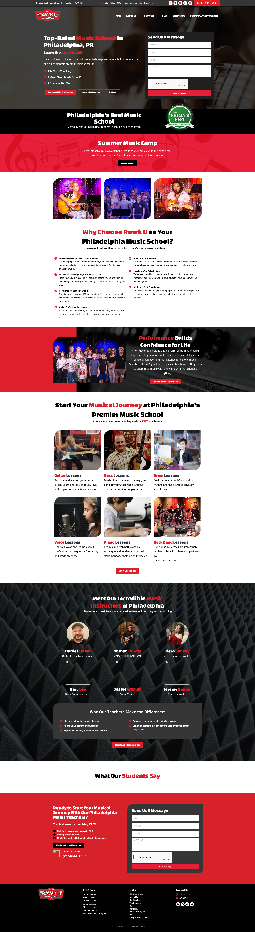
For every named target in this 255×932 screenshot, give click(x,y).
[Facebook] (171, 3)
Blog (165, 15)
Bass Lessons (89, 897)
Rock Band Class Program (94, 913)
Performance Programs (204, 15)
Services (149, 15)
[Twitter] (175, 3)
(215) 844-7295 (74, 856)
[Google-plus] (190, 3)
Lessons (68, 475)
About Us (131, 15)
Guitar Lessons (89, 894)
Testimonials (135, 903)
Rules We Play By (137, 912)
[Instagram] (185, 3)
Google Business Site (139, 917)
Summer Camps (90, 910)
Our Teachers (135, 900)
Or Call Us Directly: (71, 851)
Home (118, 15)
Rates (132, 915)
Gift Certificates (136, 894)
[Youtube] (180, 3)
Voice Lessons (89, 904)
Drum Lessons (89, 901)
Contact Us (179, 15)
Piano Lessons (89, 907)
